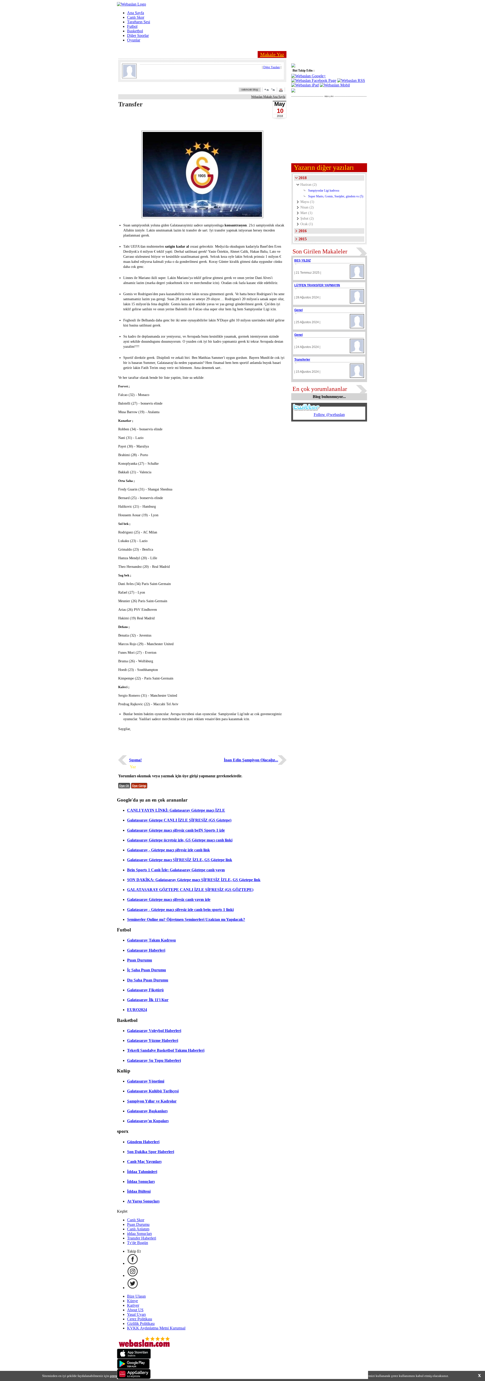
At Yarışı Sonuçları (143, 1201)
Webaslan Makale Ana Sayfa (268, 97)
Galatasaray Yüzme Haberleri (152, 1040)
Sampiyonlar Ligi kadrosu (323, 190)
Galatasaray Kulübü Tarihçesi (153, 1091)
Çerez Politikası (139, 1319)
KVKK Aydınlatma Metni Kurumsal (156, 1328)
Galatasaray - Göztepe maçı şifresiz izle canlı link (168, 850)
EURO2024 (137, 1010)
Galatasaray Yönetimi (145, 1081)
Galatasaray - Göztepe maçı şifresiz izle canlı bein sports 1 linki (180, 909)
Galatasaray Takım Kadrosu (151, 940)
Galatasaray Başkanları (147, 1111)
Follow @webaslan (329, 414)
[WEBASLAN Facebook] (132, 1263)
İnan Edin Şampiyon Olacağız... (251, 760)
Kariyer (133, 1305)
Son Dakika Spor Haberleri (150, 1152)
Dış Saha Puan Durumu (147, 980)
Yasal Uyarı (136, 1314)
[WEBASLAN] (131, 4)
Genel (298, 310)
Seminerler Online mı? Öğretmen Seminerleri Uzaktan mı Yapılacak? (186, 919)
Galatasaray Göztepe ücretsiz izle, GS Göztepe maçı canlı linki (179, 840)
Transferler (302, 359)
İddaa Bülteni (139, 1191)
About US (135, 1310)
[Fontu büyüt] (266, 89)
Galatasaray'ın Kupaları (147, 1121)
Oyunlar (133, 40)
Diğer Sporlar (138, 35)
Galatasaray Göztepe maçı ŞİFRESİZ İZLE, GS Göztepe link (179, 860)
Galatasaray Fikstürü (145, 990)
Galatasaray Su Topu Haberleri (154, 1060)
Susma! (135, 760)
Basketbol (135, 31)
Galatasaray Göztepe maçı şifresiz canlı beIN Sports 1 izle (176, 830)
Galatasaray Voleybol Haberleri (154, 1030)
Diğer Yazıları (271, 67)
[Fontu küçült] (272, 89)
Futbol (132, 26)
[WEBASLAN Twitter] (132, 1287)
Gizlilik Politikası (141, 1323)
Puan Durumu (139, 960)
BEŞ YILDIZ (302, 260)
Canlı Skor (135, 17)
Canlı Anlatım (138, 1229)
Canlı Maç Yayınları (144, 1161)
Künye (132, 1301)
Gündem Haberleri (143, 1142)
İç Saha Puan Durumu (146, 970)
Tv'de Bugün (137, 1242)
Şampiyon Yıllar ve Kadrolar (152, 1101)
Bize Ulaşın (136, 1296)
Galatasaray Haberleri (146, 950)
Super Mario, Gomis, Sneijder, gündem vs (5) (335, 196)
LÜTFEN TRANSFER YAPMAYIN (317, 285)
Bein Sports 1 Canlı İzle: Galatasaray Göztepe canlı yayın (176, 870)
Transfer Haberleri (141, 1238)
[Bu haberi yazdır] (281, 90)
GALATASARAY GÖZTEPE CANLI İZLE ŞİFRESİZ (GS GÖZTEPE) (190, 889)
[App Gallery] (134, 1377)
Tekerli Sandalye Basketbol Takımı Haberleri (165, 1050)
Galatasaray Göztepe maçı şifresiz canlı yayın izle (168, 899)
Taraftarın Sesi (138, 22)
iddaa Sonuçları (139, 1233)
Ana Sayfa (135, 13)
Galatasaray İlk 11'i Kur (147, 1000)
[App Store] (134, 1357)
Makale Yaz (272, 54)
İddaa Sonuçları (141, 1181)
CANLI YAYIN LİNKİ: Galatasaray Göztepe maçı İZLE (176, 810)
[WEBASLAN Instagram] (132, 1275)
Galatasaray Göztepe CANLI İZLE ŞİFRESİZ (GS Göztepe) (179, 820)
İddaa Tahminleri (142, 1171)
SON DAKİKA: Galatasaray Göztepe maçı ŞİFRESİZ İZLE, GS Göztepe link (193, 880)
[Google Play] (133, 1367)
